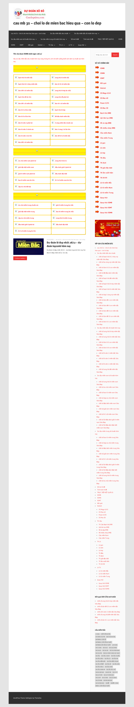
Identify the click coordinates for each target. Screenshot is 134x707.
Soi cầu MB (115, 658)
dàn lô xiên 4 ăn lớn (25, 136)
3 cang (98, 634)
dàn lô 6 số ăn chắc (24, 110)
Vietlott (40, 45)
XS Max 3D (104, 108)
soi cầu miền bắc (101, 661)
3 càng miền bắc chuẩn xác (64, 123)
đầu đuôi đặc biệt (61, 174)
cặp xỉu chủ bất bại (24, 187)
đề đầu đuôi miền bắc (62, 116)
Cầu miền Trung (106, 138)
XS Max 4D (104, 98)
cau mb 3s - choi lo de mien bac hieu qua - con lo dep (70, 239)
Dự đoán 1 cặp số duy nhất (104, 642)
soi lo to (114, 672)
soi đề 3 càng (114, 683)
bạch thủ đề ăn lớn (24, 97)
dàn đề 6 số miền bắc (25, 142)
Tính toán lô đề (88, 39)
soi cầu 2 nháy (105, 656)
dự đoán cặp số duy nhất (103, 645)
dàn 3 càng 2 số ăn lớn (62, 129)
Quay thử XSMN (106, 213)
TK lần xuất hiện (106, 173)
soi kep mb (108, 672)
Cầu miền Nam (106, 133)
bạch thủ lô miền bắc (25, 78)
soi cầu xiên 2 (100, 666)
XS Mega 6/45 (105, 93)
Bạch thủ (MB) (105, 113)
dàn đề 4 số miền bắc (25, 103)
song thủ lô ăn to (61, 161)
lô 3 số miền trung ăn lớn (27, 231)
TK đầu (103, 158)
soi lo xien (105, 677)
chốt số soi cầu (105, 634)
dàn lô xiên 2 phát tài (25, 123)
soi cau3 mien (113, 647)
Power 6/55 (104, 103)
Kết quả (30, 45)
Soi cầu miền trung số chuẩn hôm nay (53, 39)
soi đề (107, 683)
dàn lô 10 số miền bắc (62, 84)
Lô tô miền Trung (106, 193)
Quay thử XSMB (106, 203)
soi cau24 (98, 650)
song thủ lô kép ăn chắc (63, 90)
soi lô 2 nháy (113, 677)
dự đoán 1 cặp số (101, 639)
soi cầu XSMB (108, 666)
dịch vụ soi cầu (110, 636)
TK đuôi (103, 163)
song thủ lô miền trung (64, 218)
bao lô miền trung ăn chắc (65, 211)
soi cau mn (99, 653)
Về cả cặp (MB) (105, 123)
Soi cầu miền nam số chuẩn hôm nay (23, 39)
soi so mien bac (100, 683)
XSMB (120, 39)
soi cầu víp (108, 664)
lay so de (114, 645)
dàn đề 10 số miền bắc (62, 136)
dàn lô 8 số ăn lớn (24, 116)
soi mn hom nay (107, 680)
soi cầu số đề (100, 664)
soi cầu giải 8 (99, 658)
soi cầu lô (107, 658)
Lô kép (102, 153)
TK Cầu (50, 45)
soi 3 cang (98, 647)
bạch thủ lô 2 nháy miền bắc (27, 84)
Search (115, 55)
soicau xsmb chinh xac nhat (111, 653)
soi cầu (98, 656)
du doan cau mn (100, 636)
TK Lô (61, 45)
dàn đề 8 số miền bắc (25, 90)
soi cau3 (105, 647)
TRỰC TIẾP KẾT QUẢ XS (106, 39)
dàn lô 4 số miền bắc (62, 103)
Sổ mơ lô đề (75, 39)
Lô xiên (103, 148)
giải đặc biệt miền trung (26, 211)
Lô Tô (70, 45)
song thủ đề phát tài (62, 97)
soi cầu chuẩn (115, 656)
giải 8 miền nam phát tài (26, 174)
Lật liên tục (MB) (106, 118)
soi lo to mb (99, 675)
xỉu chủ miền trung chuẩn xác (28, 205)
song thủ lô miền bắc (62, 78)
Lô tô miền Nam (106, 188)
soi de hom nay (100, 672)
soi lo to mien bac (109, 675)
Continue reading (20, 258)
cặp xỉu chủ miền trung (26, 218)
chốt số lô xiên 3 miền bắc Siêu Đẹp (108, 612)
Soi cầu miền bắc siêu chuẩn (59, 33)
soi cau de (105, 650)
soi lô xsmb (99, 680)
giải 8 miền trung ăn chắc (64, 205)
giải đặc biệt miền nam (26, 167)
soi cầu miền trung (112, 661)
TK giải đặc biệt (106, 168)
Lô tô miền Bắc (106, 183)
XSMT (21, 45)
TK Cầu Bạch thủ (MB (105, 524)
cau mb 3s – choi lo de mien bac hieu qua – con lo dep (57, 23)
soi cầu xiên (116, 664)
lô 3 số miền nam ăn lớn (63, 180)
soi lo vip (98, 677)
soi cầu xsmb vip (100, 669)
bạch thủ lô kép (60, 110)
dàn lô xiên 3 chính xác (26, 129)
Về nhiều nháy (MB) (107, 128)
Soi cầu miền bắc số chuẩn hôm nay (85, 33)
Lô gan (102, 143)
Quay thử (81, 45)
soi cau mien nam (115, 650)
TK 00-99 (103, 178)
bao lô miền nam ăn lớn (26, 180)
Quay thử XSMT (106, 208)
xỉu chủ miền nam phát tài (27, 161)
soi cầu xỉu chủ (110, 669)
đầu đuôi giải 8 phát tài (63, 167)
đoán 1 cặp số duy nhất (103, 686)
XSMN (13, 45)
